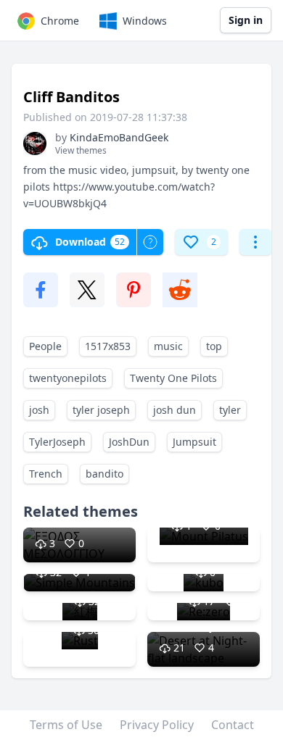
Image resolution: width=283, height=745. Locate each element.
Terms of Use (66, 725)
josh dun (174, 410)
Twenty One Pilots (173, 378)
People (45, 346)
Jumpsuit (194, 442)
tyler (230, 410)
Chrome (60, 21)
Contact (232, 725)
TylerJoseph (57, 442)
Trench (45, 473)
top (214, 346)
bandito (104, 473)
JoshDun (129, 442)
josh (39, 410)
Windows (145, 21)
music (168, 346)
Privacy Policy (157, 725)
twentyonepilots (68, 378)
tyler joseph (101, 410)
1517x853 (108, 346)
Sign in (246, 20)
